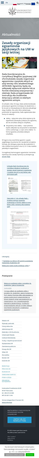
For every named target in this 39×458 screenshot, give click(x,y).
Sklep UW (5, 352)
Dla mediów (5, 355)
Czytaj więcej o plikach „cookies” (14, 454)
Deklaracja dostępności (6, 380)
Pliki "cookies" (12, 436)
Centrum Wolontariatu (8, 338)
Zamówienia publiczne (9, 346)
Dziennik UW (6, 361)
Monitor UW (5, 358)
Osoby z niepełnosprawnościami (12, 341)
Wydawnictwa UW (7, 343)
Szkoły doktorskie (7, 326)
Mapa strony (11, 438)
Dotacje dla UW (6, 349)
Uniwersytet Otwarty (8, 335)
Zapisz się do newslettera (19, 420)
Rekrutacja (5, 366)
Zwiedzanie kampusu (9, 374)
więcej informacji (7, 402)
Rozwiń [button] (2, 2)
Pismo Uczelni (6, 377)
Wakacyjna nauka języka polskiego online (15, 266)
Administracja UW (7, 329)
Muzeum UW (6, 372)
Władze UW (5, 320)
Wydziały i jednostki (8, 323)
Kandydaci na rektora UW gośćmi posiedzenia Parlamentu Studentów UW (17, 262)
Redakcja (10, 440)
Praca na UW (6, 369)
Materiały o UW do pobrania (10, 332)
